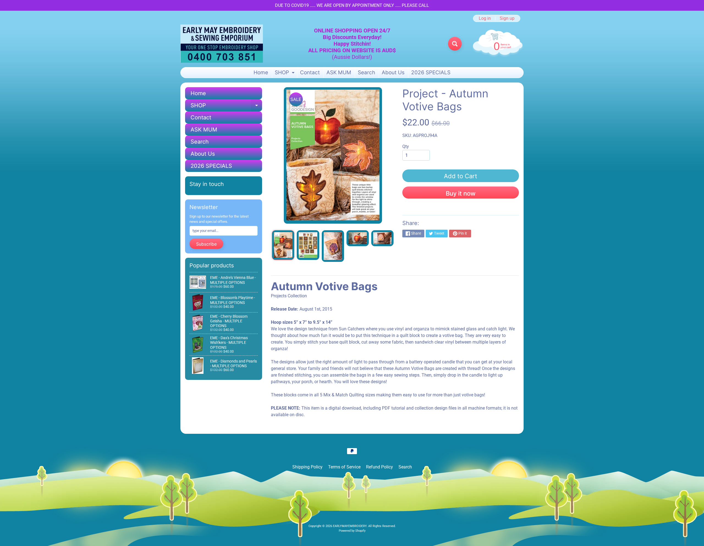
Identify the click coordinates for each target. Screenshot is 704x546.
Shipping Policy (307, 467)
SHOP (285, 73)
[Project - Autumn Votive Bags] (283, 245)
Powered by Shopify (352, 531)
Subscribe (206, 244)
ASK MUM (338, 72)
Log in (485, 18)
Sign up (507, 18)
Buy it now (460, 193)
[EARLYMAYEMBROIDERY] (221, 43)
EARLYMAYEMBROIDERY (350, 526)
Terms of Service (344, 467)
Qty (405, 146)
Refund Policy (379, 467)
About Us (393, 72)
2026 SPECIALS (430, 72)
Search (366, 72)
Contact (310, 72)
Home (261, 72)
